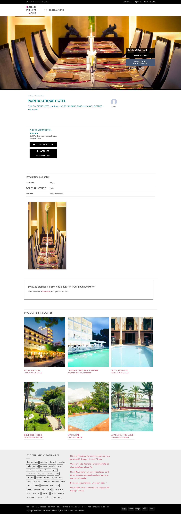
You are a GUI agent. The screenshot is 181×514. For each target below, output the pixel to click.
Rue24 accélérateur (77, 511)
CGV (58, 507)
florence (47, 470)
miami (63, 481)
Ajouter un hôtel (149, 2)
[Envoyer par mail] (139, 69)
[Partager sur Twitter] (134, 69)
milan (28, 485)
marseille (55, 481)
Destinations (56, 10)
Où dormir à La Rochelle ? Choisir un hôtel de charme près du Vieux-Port (89, 465)
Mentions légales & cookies (74, 507)
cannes (60, 466)
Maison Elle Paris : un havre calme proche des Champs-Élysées (89, 489)
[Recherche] (45, 10)
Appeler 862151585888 (43, 153)
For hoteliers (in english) (99, 507)
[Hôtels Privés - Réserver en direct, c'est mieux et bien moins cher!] (33, 10)
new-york (44, 485)
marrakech (46, 481)
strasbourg (30, 497)
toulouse (39, 497)
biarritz (35, 466)
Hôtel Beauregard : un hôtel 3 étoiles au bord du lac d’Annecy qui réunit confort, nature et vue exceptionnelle (89, 475)
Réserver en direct (44, 332)
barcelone (62, 462)
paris (57, 485)
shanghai (39, 96)
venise (47, 497)
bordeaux (43, 466)
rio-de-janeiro (58, 489)
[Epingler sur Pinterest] (143, 69)
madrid (29, 481)
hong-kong (41, 474)
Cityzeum (63, 511)
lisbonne (39, 477)
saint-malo (36, 493)
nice (51, 485)
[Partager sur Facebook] (130, 69)
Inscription (126, 2)
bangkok (53, 462)
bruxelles (52, 466)
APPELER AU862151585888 (140, 62)
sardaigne (45, 493)
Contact (51, 507)
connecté (46, 291)
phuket (29, 489)
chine (30, 96)
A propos (138, 2)
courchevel (30, 470)
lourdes (54, 477)
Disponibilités (44, 144)
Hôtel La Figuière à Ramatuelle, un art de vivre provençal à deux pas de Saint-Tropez (90, 457)
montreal (36, 485)
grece (55, 470)
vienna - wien (56, 497)
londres (46, 477)
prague (48, 489)
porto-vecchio (39, 489)
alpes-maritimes (32, 462)
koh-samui (30, 477)
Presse (43, 507)
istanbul (50, 474)
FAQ (37, 507)
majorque (37, 481)
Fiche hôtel (45, 337)
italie (57, 474)
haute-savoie (31, 474)
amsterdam (44, 462)
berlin (29, 466)
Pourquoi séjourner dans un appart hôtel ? (88, 483)
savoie (53, 493)
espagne (39, 470)
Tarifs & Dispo (140, 56)
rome (28, 493)
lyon (60, 477)
